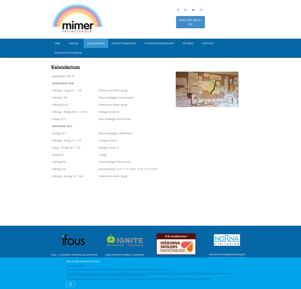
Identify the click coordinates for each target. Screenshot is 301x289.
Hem (57, 43)
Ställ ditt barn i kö (190, 22)
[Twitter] (193, 10)
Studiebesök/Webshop (159, 43)
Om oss (73, 43)
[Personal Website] (201, 10)
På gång (188, 43)
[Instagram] (185, 10)
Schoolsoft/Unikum (68, 52)
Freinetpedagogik (124, 43)
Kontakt (208, 43)
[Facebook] (178, 10)
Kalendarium (96, 43)
